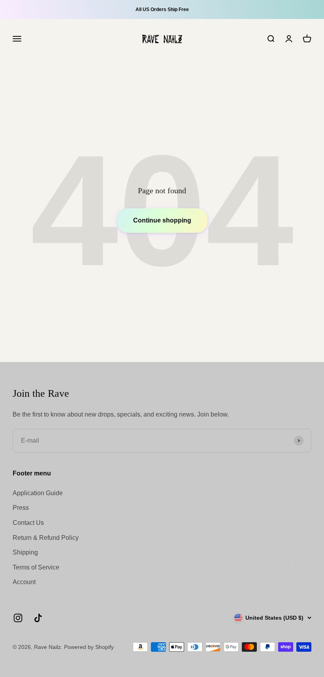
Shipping (25, 552)
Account (24, 582)
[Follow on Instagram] (18, 618)
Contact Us (28, 522)
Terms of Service (36, 567)
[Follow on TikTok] (38, 618)
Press (21, 507)
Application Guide (38, 493)
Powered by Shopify (89, 647)
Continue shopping (162, 220)
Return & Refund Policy (46, 537)
